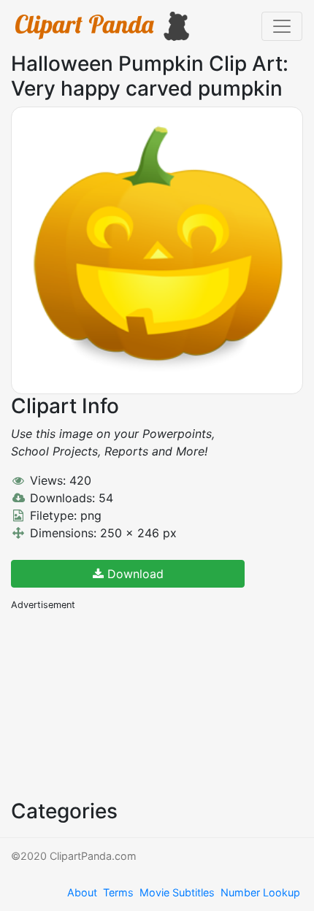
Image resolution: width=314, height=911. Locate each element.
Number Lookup (260, 892)
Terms (118, 892)
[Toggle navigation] (281, 26)
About (82, 892)
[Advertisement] (120, 703)
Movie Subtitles (177, 892)
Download (134, 573)
